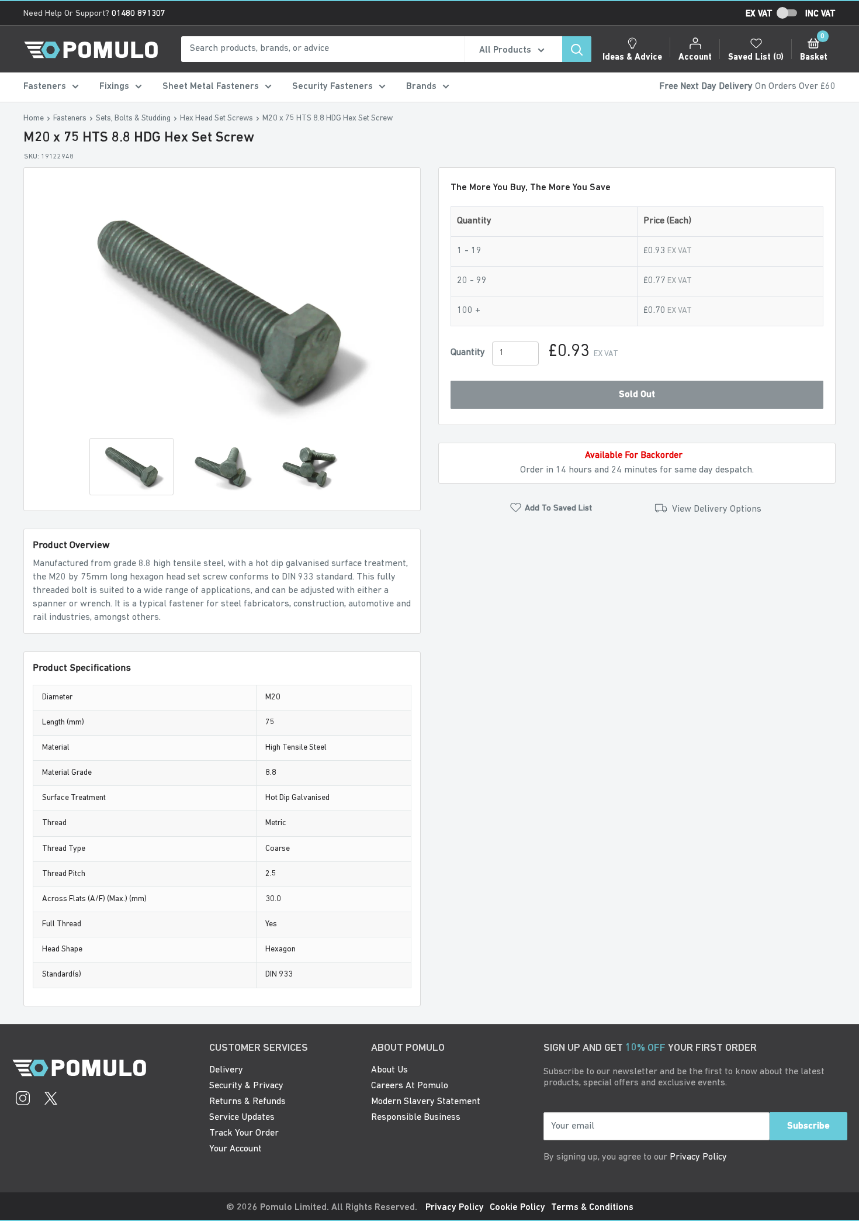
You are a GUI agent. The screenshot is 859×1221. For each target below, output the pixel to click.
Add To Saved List (558, 508)
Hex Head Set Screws (216, 118)
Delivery (226, 1070)
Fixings (114, 86)
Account (695, 57)
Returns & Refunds (247, 1101)
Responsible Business (415, 1117)
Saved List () (756, 57)
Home (33, 118)
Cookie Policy (517, 1207)
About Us (389, 1070)
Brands (421, 86)
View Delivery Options (715, 509)
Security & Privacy (246, 1086)
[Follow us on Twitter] (51, 1100)
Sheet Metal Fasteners (210, 86)
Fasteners (44, 86)
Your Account (235, 1149)
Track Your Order (244, 1133)
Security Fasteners (332, 86)
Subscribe (808, 1126)
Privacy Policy (698, 1157)
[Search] (576, 49)
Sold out (637, 394)
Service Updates (242, 1117)
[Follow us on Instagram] (23, 1100)
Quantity (468, 352)
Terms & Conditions (592, 1207)
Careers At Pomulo (409, 1086)
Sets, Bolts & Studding (133, 118)
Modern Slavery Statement (425, 1101)
